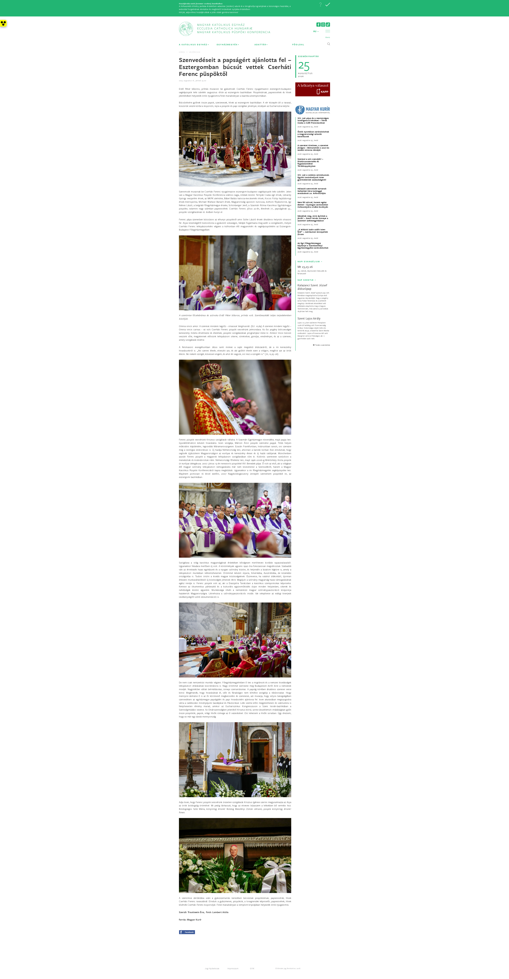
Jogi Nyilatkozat (212, 968)
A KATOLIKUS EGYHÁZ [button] (193, 44)
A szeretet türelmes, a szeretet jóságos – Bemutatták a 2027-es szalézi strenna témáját (313, 147)
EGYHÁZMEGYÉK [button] (227, 44)
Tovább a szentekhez (322, 345)
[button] (320, 4)
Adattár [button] (260, 44)
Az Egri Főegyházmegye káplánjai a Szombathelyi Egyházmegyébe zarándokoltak (313, 245)
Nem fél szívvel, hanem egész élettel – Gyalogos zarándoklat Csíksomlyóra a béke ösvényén (313, 204)
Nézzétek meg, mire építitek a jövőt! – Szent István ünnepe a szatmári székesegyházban (313, 218)
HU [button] (315, 31)
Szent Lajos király (309, 318)
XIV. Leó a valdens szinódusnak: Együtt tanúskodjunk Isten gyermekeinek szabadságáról (314, 177)
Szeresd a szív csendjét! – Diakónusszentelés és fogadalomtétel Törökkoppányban (310, 162)
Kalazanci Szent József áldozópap (312, 287)
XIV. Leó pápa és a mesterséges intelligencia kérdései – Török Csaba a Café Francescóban (313, 120)
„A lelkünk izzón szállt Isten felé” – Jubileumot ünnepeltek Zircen (313, 231)
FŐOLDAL (298, 44)
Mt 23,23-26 (305, 267)
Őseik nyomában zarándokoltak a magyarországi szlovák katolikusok (313, 134)
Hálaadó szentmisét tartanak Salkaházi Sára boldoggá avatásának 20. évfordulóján (312, 191)
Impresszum (232, 968)
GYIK (252, 968)
